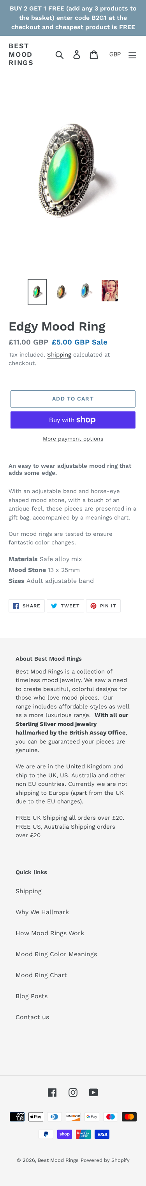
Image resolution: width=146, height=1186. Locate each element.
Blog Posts (31, 996)
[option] (37, 292)
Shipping (59, 354)
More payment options (73, 439)
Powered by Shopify (105, 1160)
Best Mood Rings (21, 54)
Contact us (32, 1017)
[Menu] (132, 54)
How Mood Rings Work (50, 933)
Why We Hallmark (42, 912)
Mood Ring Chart (41, 975)
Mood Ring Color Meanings (56, 954)
